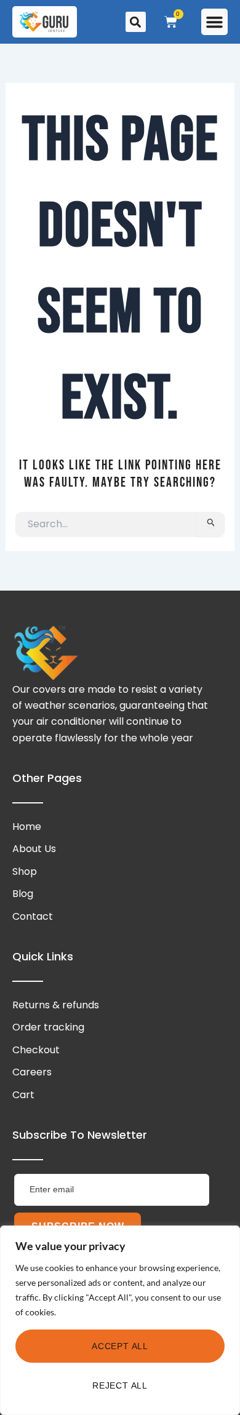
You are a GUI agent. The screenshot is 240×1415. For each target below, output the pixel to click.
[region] (120, 1320)
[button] (214, 22)
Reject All (120, 1385)
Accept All (120, 1346)
